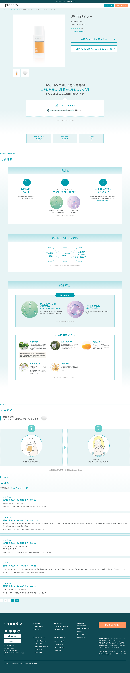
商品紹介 (18, 9)
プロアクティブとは (40, 641)
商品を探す (37, 623)
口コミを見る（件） (77, 31)
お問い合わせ (12, 641)
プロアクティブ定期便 (61, 626)
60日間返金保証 (59, 629)
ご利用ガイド (59, 644)
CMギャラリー (39, 650)
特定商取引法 (80, 623)
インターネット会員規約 (83, 628)
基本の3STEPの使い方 (41, 647)
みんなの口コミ (39, 644)
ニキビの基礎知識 (59, 638)
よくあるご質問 (59, 647)
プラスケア (38, 629)
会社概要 (79, 631)
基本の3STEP (39, 626)
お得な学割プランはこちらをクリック (65, 1)
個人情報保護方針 (81, 626)
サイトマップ (80, 634)
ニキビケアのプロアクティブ (8, 9)
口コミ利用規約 (81, 637)
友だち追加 (13, 636)
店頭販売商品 (38, 653)
